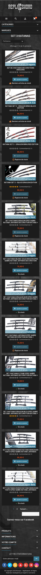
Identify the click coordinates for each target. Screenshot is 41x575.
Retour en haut (30, 514)
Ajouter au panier (20, 79)
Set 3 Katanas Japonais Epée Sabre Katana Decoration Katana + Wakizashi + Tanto (20, 337)
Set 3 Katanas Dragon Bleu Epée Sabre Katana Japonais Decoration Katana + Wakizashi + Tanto (20, 413)
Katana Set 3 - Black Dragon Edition (20, 182)
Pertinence (13, 41)
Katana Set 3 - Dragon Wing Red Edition (20, 144)
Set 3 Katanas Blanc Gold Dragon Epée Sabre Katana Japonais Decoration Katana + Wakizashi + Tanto (20, 260)
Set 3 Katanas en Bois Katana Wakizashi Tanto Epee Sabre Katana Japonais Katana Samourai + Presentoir (20, 451)
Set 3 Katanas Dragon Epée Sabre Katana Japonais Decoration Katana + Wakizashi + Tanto (20, 222)
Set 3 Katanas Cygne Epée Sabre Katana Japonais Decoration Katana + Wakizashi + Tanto (20, 375)
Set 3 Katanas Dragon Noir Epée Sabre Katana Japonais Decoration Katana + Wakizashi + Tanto (20, 299)
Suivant (24, 509)
